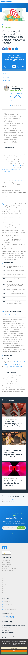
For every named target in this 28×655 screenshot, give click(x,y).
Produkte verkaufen (6, 560)
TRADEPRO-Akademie (16, 93)
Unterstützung (7, 607)
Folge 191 (6, 448)
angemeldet (10, 499)
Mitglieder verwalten (6, 564)
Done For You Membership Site (11, 609)
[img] (14, 61)
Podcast (4, 584)
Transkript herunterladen (11, 314)
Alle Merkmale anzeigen (7, 570)
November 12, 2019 (6, 46)
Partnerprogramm (6, 592)
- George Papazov (9, 147)
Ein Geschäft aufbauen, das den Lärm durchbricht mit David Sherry (13, 483)
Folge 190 (6, 478)
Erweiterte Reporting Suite (18, 362)
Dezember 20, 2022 (14, 448)
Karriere (4, 588)
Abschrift (6, 77)
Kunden (3, 581)
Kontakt (4, 590)
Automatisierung (6, 566)
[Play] (14, 66)
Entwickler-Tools (7, 604)
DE (6, 553)
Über (3, 579)
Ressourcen (7, 80)
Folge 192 (6, 419)
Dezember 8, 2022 (14, 478)
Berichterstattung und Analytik (9, 568)
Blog (3, 582)
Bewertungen (5, 586)
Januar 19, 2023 (13, 419)
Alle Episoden (6, 24)
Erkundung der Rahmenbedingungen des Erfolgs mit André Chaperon (14, 424)
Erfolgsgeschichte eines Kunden (13, 165)
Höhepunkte (7, 74)
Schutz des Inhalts (6, 562)
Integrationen (7, 601)
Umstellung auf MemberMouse (12, 364)
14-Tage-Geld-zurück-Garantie (14, 514)
